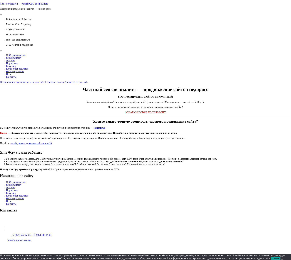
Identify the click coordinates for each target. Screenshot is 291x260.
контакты (99, 128)
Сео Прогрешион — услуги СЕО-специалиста (24, 3)
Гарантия (11, 66)
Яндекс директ (13, 58)
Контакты (11, 77)
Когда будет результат (17, 68)
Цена (8, 74)
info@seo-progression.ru (19, 240)
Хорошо (275, 258)
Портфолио (12, 63)
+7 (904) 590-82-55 (21, 235)
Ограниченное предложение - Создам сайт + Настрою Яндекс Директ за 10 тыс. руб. (44, 82)
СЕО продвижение (16, 55)
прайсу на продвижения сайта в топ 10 (31, 143)
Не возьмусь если (15, 71)
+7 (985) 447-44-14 (41, 235)
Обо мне (10, 60)
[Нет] (282, 259)
